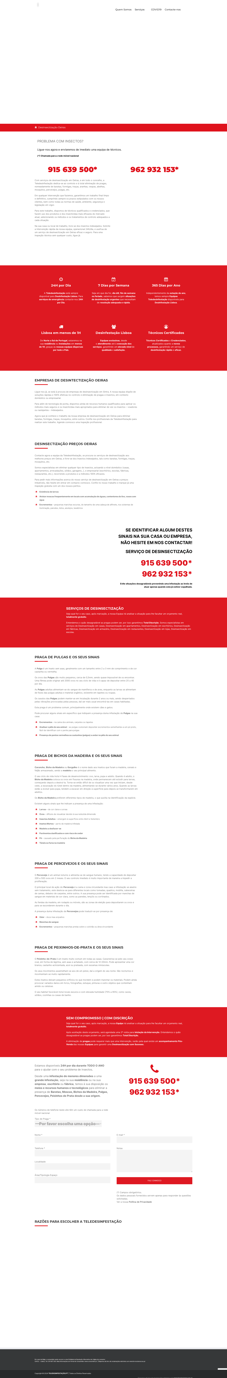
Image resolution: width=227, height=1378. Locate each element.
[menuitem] (125, 9)
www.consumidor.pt (90, 1361)
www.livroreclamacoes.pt (137, 1361)
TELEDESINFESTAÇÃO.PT (58, 1373)
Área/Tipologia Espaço (46, 1175)
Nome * (38, 1135)
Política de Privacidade (140, 1202)
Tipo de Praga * (42, 1119)
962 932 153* (154, 169)
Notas (120, 1148)
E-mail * (121, 1135)
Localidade (40, 1161)
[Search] (185, 9)
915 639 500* (72, 169)
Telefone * (40, 1148)
